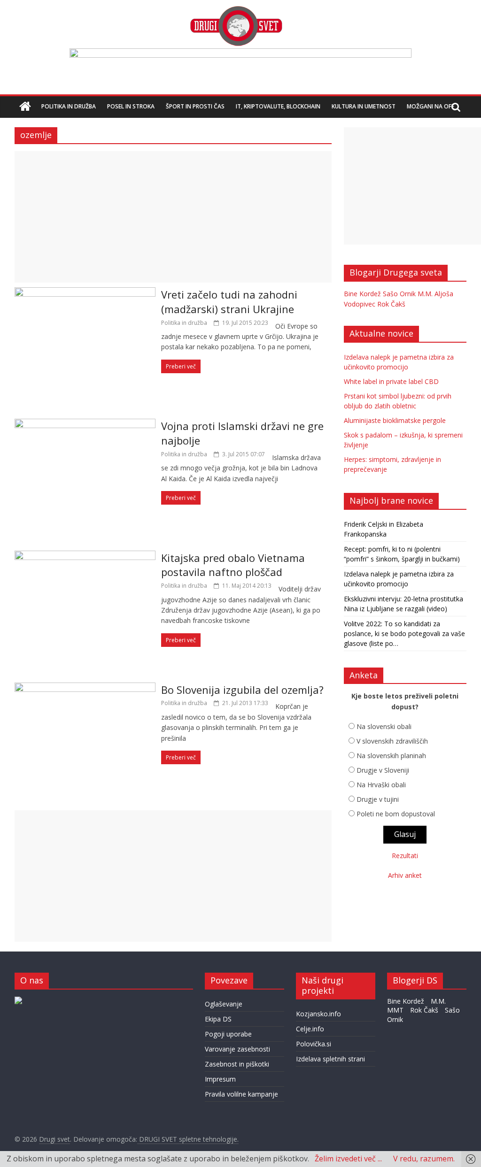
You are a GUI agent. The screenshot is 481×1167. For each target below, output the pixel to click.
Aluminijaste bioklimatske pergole (395, 420)
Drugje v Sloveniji (383, 770)
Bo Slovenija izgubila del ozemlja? (242, 690)
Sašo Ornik (399, 293)
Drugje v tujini (378, 799)
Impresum (220, 1079)
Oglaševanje (223, 1003)
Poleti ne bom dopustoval (396, 813)
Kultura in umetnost (364, 106)
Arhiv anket (405, 875)
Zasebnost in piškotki (237, 1064)
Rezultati (405, 855)
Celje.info (310, 1028)
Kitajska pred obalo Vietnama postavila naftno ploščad (233, 565)
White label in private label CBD (391, 381)
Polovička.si (313, 1043)
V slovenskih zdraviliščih (392, 741)
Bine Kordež (362, 293)
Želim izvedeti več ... (348, 1158)
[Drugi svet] (236, 10)
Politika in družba (68, 106)
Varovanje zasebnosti (237, 1048)
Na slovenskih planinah (391, 755)
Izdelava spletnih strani (330, 1058)
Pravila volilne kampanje (241, 1094)
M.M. (425, 293)
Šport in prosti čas (195, 106)
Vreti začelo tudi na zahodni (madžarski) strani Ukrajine (229, 301)
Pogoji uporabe (228, 1033)
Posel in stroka (131, 106)
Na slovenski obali (384, 726)
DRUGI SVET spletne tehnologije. (188, 1139)
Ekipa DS (218, 1018)
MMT (395, 1010)
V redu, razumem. (424, 1158)
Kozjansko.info (318, 1013)
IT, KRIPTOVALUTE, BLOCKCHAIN (278, 106)
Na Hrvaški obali (381, 784)
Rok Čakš (391, 303)
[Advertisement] (173, 217)
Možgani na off (430, 106)
